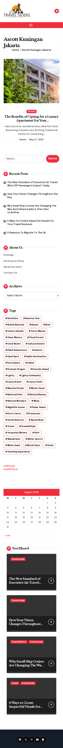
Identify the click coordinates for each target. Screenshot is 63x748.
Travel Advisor (19, 642)
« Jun (7, 535)
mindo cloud (38, 388)
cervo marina (38, 331)
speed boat (37, 420)
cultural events (36, 344)
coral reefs (14, 344)
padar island (39, 407)
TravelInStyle (28, 426)
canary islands (15, 331)
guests (38, 350)
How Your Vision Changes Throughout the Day (32, 196)
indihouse (9, 466)
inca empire (13, 363)
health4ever (11, 469)
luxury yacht (35, 382)
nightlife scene (16, 407)
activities (12, 318)
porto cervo (14, 414)
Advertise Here (13, 267)
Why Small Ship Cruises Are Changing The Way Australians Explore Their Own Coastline (31, 209)
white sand (13, 445)
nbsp (36, 401)
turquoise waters (17, 433)
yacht (50, 445)
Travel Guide (18, 559)
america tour (32, 318)
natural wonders (16, 401)
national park (14, 395)
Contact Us (10, 273)
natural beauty (37, 395)
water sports (35, 439)
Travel (15, 683)
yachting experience (18, 452)
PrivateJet (34, 414)
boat (48, 325)
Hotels (31, 112)
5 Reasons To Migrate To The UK (26, 233)
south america (15, 420)
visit (36, 433)
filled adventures (17, 350)
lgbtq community (31, 376)
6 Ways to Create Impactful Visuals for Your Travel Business (30, 222)
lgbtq (10, 376)
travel (10, 426)
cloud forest (36, 337)
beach (34, 325)
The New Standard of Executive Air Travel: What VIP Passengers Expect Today (32, 184)
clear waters (14, 337)
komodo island (40, 369)
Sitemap (8, 255)
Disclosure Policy (14, 261)
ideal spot (13, 357)
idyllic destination (36, 357)
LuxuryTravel (14, 382)
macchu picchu (15, 388)
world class (33, 445)
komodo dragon (16, 369)
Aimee (22, 140)
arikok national (15, 325)
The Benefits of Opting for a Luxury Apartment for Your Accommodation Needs (31, 120)
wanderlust (13, 439)
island (30, 363)
